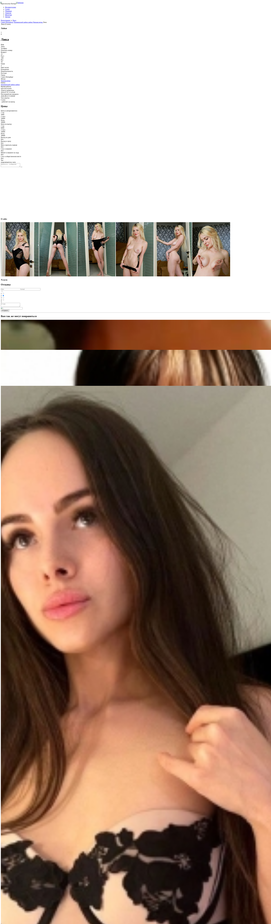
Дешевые (8, 11)
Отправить (5, 310)
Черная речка (38, 22)
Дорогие (8, 13)
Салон (7, 9)
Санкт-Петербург (7, 22)
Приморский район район (23, 22)
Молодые (8, 15)
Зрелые (7, 17)
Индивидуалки (10, 7)
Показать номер (6, 50)
